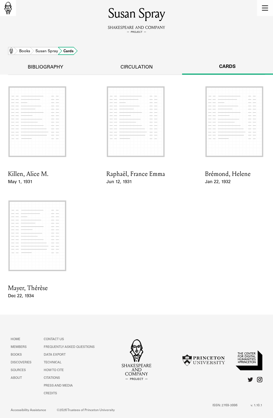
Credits (50, 393)
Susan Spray (46, 51)
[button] (265, 8)
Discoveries (21, 362)
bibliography (45, 67)
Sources (18, 370)
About (16, 378)
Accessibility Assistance (28, 410)
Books (24, 51)
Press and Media (58, 385)
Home (11, 51)
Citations (52, 378)
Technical (53, 362)
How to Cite (54, 370)
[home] (8, 8)
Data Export (55, 354)
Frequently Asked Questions (69, 347)
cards (227, 67)
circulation (137, 67)
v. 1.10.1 (256, 405)
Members (19, 347)
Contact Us (54, 339)
